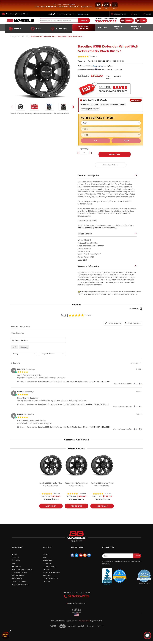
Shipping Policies (18, 575)
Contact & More (136, 27)
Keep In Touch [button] (77, 547)
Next (72, 107)
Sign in (136, 14)
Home (14, 554)
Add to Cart (51, 506)
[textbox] (141, 364)
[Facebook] (72, 555)
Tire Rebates (47, 560)
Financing (46, 575)
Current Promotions (50, 578)
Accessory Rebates (50, 566)
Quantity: (84, 149)
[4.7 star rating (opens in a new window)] (119, 574)
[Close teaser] (10, 631)
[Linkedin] (89, 555)
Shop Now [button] (47, 547)
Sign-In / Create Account (21, 584)
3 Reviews (93, 57)
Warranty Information (89, 266)
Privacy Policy (84, 621)
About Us (15, 557)
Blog (13, 563)
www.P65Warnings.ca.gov (127, 294)
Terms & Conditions (19, 581)
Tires (38, 28)
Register (148, 14)
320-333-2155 (105, 21)
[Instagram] (85, 555)
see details (71, 4)
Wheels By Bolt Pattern (51, 572)
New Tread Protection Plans (22, 569)
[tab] (113, 323)
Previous (11, 107)
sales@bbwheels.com (120, 14)
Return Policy (17, 578)
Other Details (85, 234)
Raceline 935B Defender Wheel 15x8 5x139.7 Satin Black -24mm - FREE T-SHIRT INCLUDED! (74, 427)
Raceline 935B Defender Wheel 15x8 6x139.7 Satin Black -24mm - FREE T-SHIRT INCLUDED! (74, 381)
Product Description (88, 175)
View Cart (46, 581)
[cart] (137, 20)
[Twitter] (76, 555)
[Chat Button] (147, 635)
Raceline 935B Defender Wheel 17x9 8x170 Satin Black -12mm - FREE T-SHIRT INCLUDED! (73, 404)
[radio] (14, 347)
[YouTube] (81, 555)
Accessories (61, 28)
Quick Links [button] (17, 547)
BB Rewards (16, 566)
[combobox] (24, 354)
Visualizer (46, 569)
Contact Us (16, 560)
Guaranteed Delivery (19, 572)
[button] (127, 20)
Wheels (17, 28)
